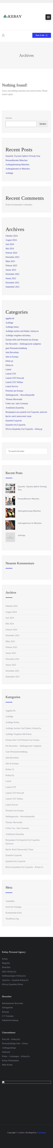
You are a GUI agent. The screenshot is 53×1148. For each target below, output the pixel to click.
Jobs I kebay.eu (9, 971)
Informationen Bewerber (12, 1003)
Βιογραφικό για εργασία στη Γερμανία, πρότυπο (26, 412)
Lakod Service (12, 386)
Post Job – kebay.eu (11, 1039)
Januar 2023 (11, 270)
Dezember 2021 (12, 282)
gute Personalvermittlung (16, 348)
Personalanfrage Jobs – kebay (15, 1043)
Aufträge (9, 173)
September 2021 (13, 287)
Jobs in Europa (12, 357)
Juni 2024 (10, 244)
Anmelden (10, 901)
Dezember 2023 (12, 257)
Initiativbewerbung (10, 1020)
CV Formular (8, 1016)
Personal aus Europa (14, 391)
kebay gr (9, 361)
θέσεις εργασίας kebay (12, 984)
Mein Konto (7, 1065)
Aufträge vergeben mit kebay (18, 335)
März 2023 (10, 261)
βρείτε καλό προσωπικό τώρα (18, 416)
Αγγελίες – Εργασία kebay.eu (15, 980)
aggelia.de (10, 318)
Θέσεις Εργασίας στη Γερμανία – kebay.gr (24, 429)
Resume (5, 1012)
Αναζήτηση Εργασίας (15, 408)
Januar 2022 (11, 278)
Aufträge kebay (12, 327)
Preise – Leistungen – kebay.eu (16, 1056)
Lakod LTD (11, 374)
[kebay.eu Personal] (12, 17)
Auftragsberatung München (17, 164)
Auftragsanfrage (9, 1048)
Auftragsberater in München (18, 169)
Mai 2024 (10, 248)
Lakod (8, 369)
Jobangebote (7, 1007)
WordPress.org (12, 919)
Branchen (6, 967)
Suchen (9, 118)
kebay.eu (9, 365)
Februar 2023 (11, 265)
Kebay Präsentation (10, 1060)
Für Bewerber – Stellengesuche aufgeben (23, 344)
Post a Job (40, 35)
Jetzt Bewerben (12, 352)
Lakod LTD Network (15, 378)
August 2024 (11, 240)
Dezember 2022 (12, 274)
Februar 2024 (11, 253)
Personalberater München (16, 160)
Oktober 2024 (12, 236)
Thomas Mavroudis (14, 399)
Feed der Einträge (13, 907)
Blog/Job (6, 963)
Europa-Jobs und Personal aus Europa (22, 339)
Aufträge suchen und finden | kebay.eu (22, 331)
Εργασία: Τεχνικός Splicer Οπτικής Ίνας (23, 156)
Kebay (5, 959)
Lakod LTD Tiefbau (14, 382)
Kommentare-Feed (14, 913)
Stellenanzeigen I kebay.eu (14, 976)
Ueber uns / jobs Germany (17, 403)
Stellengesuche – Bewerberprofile (20, 395)
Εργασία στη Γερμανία (15, 425)
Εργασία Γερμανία (14, 420)
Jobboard (6, 1052)
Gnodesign (41, 1133)
